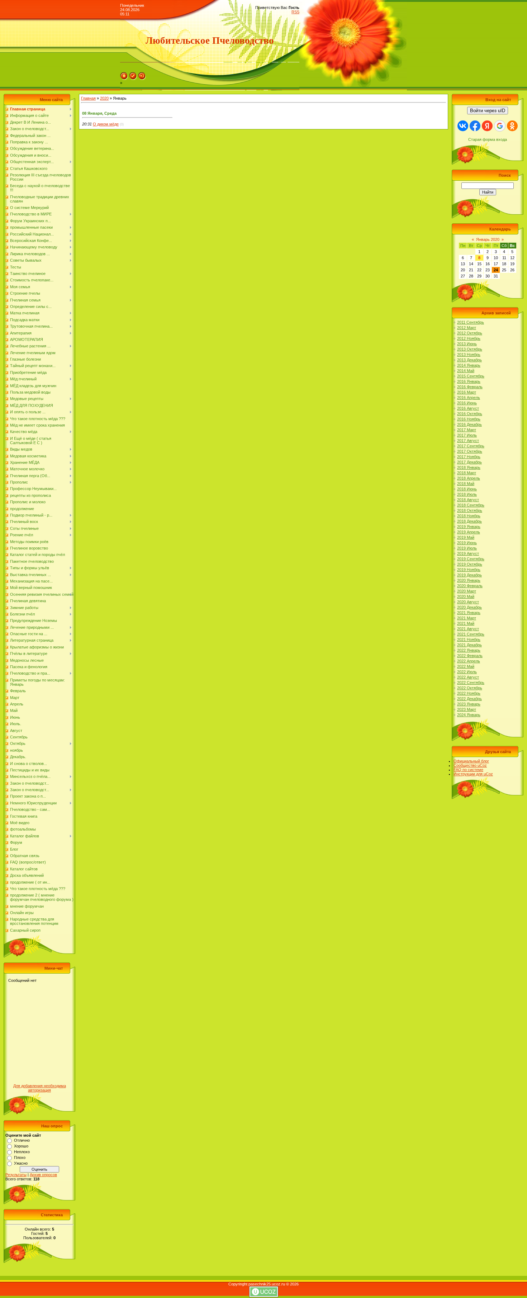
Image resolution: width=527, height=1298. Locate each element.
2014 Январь (468, 365)
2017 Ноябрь (468, 457)
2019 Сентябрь (470, 559)
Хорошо (21, 1146)
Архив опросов (43, 1175)
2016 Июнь (467, 403)
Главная (88, 98)
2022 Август (468, 677)
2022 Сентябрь (470, 682)
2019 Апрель (468, 532)
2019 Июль (467, 548)
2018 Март (466, 473)
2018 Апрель (468, 478)
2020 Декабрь (469, 607)
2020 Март (466, 591)
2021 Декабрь (469, 645)
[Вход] (142, 78)
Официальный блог (471, 761)
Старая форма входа (487, 139)
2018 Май (465, 483)
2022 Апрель (468, 661)
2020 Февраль (470, 586)
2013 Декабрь (469, 360)
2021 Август (468, 629)
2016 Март (466, 392)
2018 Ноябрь (468, 516)
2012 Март (466, 327)
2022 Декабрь (469, 698)
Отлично (22, 1140)
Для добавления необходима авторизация (39, 1088)
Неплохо (22, 1152)
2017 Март (466, 430)
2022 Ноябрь (468, 693)
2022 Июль (467, 672)
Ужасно (21, 1163)
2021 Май (465, 623)
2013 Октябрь (469, 349)
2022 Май (465, 666)
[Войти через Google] (499, 126)
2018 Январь (468, 467)
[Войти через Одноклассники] (512, 125)
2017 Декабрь (469, 462)
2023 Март (466, 709)
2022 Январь (468, 650)
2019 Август (468, 553)
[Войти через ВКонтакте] (462, 125)
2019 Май (465, 537)
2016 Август (468, 408)
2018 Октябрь (469, 510)
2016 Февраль (470, 387)
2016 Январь (468, 381)
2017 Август (468, 440)
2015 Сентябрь (470, 376)
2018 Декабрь (469, 521)
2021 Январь (468, 612)
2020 (104, 98)
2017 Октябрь (469, 451)
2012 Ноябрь (468, 338)
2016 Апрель (468, 397)
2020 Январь (468, 580)
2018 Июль (467, 494)
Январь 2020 (487, 239)
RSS (295, 12)
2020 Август (468, 602)
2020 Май (465, 596)
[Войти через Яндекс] (487, 125)
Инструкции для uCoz (473, 774)
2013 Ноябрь (468, 354)
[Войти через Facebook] (475, 125)
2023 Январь (468, 704)
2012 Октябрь (469, 333)
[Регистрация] (133, 78)
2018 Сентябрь (470, 505)
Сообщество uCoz (470, 765)
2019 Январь (468, 526)
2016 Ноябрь (468, 419)
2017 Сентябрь (470, 446)
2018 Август (468, 500)
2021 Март (466, 618)
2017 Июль (467, 435)
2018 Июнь (467, 489)
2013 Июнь (467, 344)
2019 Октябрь (469, 564)
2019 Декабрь (469, 575)
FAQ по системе (468, 769)
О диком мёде (106, 124)
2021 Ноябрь (468, 639)
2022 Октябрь (469, 688)
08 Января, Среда (99, 113)
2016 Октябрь (469, 414)
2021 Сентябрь (470, 634)
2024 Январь (468, 715)
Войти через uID (487, 110)
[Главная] (124, 78)
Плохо (19, 1157)
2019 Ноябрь (468, 569)
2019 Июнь (467, 543)
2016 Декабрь (469, 424)
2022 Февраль (470, 655)
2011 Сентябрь (470, 322)
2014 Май (465, 371)
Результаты (16, 1175)
